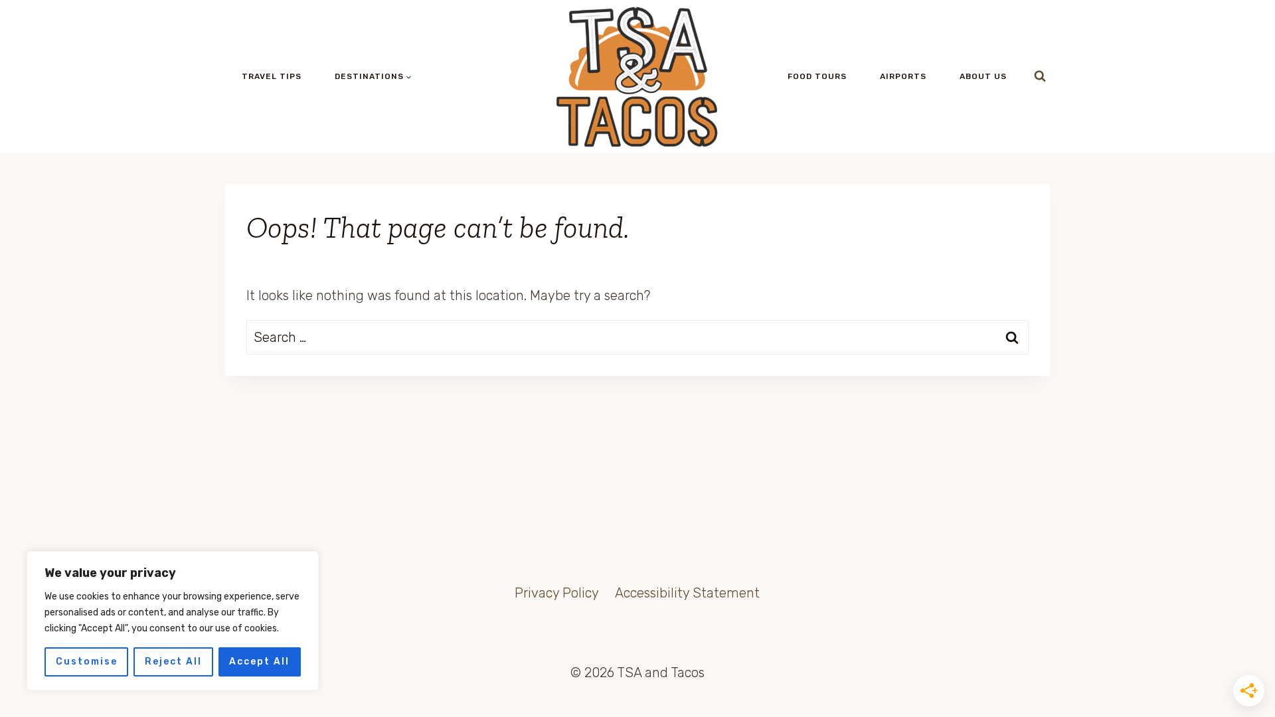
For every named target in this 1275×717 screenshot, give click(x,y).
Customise (87, 661)
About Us (983, 76)
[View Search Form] (1040, 76)
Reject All (173, 661)
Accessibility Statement (687, 593)
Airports (903, 76)
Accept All (259, 661)
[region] (173, 620)
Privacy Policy (557, 593)
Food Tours (817, 76)
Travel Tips (271, 76)
